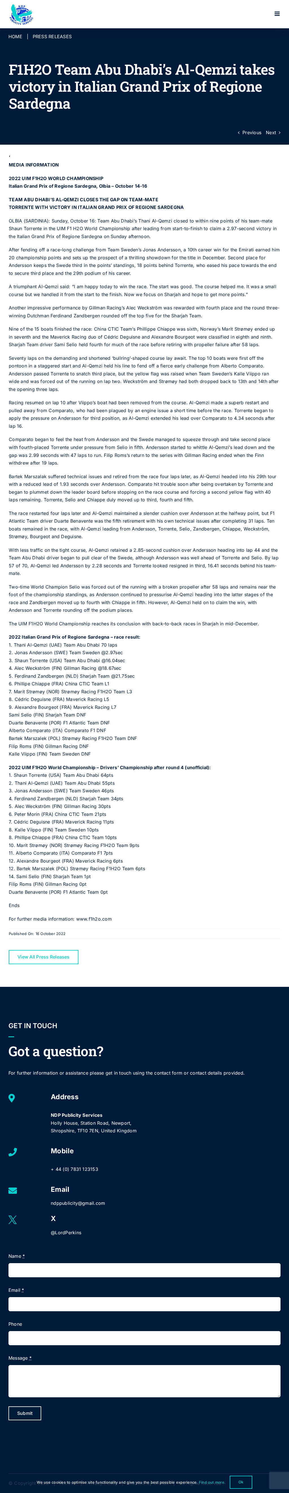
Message (20, 1358)
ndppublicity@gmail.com (78, 1203)
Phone (15, 1324)
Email (16, 1290)
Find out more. (212, 1482)
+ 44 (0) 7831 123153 (74, 1169)
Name (16, 1256)
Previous (251, 132)
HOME (15, 36)
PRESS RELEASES (52, 36)
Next (271, 132)
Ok (240, 1482)
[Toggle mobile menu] (278, 14)
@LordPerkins (66, 1232)
